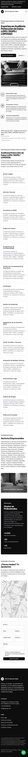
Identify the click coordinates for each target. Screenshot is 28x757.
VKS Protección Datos (11, 11)
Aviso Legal (4, 717)
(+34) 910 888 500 (6, 706)
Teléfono (17, 631)
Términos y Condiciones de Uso (9, 725)
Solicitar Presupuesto (7, 55)
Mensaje (5, 644)
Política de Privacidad (6, 722)
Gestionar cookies (16, 6)
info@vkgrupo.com (6, 708)
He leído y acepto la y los (15, 653)
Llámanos (21, 55)
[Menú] (26, 12)
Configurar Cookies (6, 727)
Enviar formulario (14, 658)
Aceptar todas (4, 6)
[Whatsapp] (23, 752)
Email (5, 631)
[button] (14, 599)
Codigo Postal (7, 637)
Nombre (5, 624)
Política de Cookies (6, 720)
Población (18, 637)
